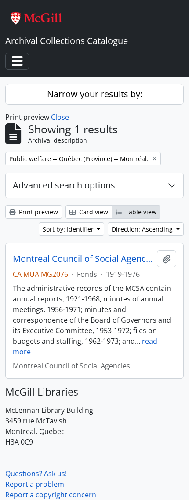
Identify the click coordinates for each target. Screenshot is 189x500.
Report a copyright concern (50, 495)
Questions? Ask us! (36, 473)
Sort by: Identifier (69, 229)
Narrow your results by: (94, 94)
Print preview (37, 212)
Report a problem (34, 484)
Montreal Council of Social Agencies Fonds (83, 259)
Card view (92, 212)
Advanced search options (64, 185)
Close (60, 117)
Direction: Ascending (143, 229)
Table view (140, 212)
